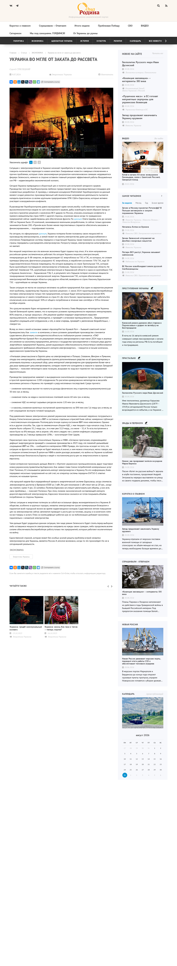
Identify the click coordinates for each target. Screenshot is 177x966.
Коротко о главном (20, 25)
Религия (118, 41)
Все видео (158, 138)
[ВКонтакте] (11, 82)
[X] (22, 82)
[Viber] (30, 82)
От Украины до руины (85, 33)
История (84, 41)
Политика (18, 41)
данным (43, 233)
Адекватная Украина (61, 41)
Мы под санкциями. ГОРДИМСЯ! (47, 33)
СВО (130, 25)
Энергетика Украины (21, 557)
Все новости (155, 41)
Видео (145, 25)
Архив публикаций (154, 693)
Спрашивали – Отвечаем (52, 25)
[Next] (163, 40)
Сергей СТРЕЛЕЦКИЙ (20, 69)
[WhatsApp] (34, 82)
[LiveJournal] (26, 82)
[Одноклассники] (15, 82)
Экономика (37, 41)
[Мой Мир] (19, 82)
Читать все (157, 53)
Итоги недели (82, 25)
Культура (101, 41)
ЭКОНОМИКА (37, 52)
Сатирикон (15, 33)
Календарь (135, 41)
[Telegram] (38, 82)
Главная (13, 52)
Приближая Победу (109, 25)
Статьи (24, 52)
